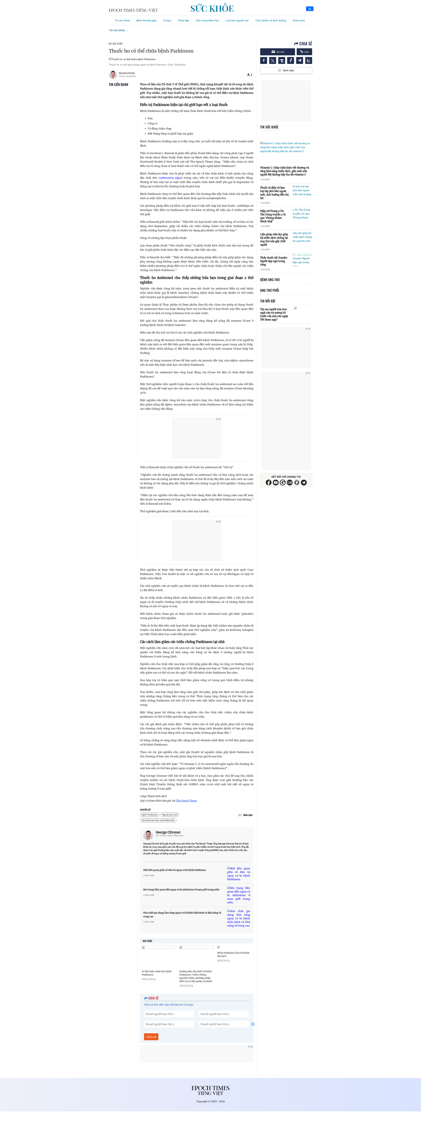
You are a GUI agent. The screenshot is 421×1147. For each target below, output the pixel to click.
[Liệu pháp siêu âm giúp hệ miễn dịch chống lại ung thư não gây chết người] (302, 237)
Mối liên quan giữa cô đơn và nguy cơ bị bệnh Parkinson (174, 870)
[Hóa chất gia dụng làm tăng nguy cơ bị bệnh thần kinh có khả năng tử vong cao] (238, 918)
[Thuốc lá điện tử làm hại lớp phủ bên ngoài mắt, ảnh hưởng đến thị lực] (302, 190)
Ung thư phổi (269, 290)
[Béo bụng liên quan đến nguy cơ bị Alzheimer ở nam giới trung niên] (238, 895)
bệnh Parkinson (150, 814)
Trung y (167, 20)
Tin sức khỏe (122, 20)
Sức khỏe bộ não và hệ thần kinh (158, 820)
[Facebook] (269, 482)
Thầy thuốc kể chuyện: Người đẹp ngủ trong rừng (274, 261)
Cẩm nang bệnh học (207, 20)
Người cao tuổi (169, 814)
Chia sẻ (151, 1037)
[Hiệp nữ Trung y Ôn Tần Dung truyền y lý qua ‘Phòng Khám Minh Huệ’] (302, 214)
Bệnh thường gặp (146, 20)
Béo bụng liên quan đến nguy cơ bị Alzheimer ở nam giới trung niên (181, 889)
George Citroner (168, 832)
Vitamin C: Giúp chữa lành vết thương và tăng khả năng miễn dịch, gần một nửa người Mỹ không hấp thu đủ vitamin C (284, 171)
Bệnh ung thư (270, 279)
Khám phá (299, 20)
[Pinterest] (290, 482)
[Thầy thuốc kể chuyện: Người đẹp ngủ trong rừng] (302, 260)
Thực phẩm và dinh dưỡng (270, 20)
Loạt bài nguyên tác (237, 20)
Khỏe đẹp (183, 20)
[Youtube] (276, 482)
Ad (217, 419)
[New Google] (283, 482)
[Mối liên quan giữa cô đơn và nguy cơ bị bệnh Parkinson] (238, 874)
